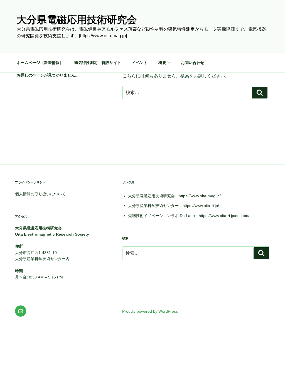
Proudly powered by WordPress (150, 311)
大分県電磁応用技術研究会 (77, 19)
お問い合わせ (192, 62)
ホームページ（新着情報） (40, 62)
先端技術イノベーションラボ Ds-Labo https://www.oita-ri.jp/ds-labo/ (188, 215)
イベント (140, 62)
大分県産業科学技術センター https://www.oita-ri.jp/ (173, 205)
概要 (162, 62)
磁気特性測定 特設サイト (97, 62)
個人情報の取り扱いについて (40, 194)
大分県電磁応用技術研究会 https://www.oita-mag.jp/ (174, 196)
